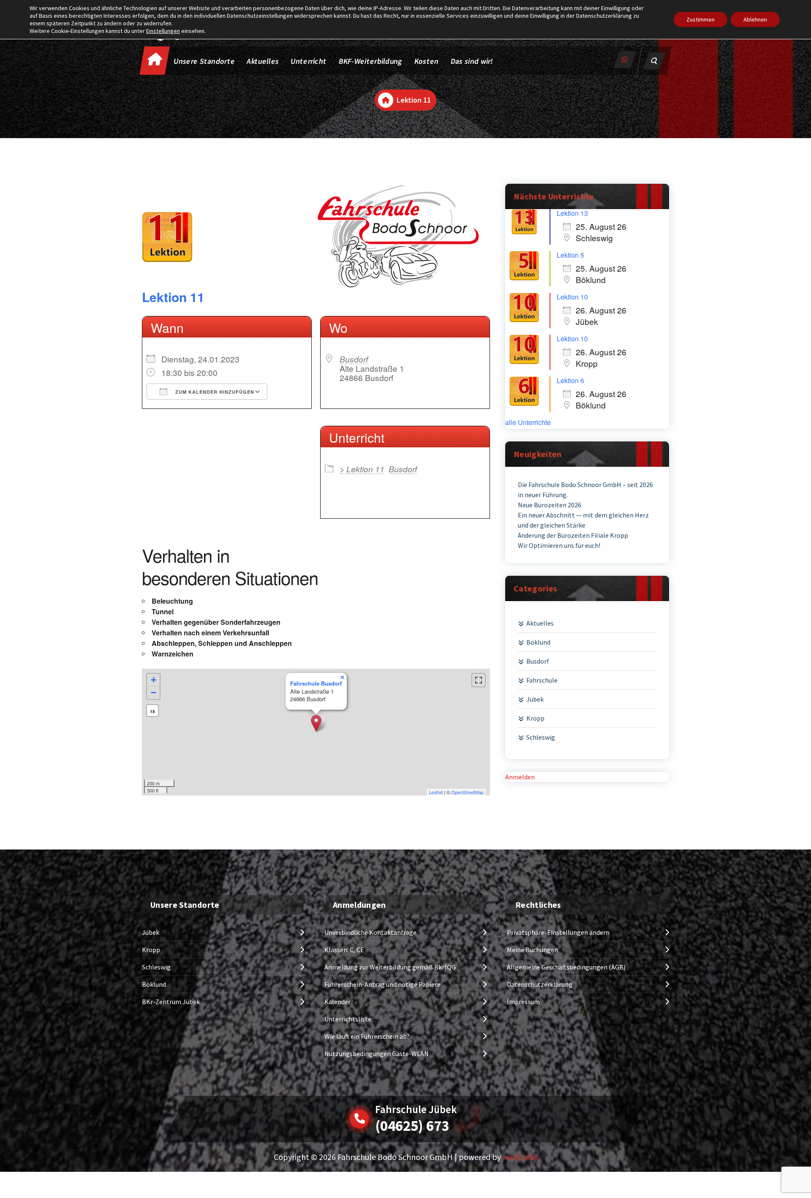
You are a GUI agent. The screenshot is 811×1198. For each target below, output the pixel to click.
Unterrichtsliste (347, 1019)
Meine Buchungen (532, 949)
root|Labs (520, 1157)
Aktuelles (263, 61)
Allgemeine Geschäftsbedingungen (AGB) (566, 967)
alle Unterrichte (528, 422)
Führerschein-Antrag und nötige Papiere (382, 984)
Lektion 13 (572, 213)
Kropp (535, 718)
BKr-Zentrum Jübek (171, 1001)
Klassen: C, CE (344, 949)
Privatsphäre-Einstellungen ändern (558, 932)
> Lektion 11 (362, 468)
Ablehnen (755, 19)
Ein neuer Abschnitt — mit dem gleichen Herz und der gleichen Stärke (583, 520)
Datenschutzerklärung (539, 984)
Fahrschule (542, 680)
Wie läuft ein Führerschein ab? (367, 1036)
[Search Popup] (654, 60)
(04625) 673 (412, 1125)
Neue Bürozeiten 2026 (549, 505)
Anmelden (520, 777)
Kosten (427, 61)
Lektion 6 (570, 380)
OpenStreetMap (467, 792)
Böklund (538, 642)
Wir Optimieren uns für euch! (559, 545)
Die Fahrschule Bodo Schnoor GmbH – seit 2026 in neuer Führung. (585, 489)
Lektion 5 (570, 255)
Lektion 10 (572, 297)
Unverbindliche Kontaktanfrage (370, 932)
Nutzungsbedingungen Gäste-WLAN (376, 1053)
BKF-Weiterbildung (370, 61)
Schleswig (540, 737)
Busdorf (354, 359)
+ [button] (153, 680)
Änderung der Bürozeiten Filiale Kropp (573, 535)
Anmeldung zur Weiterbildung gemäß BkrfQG (390, 967)
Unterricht (308, 61)
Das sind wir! (472, 61)
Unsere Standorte (204, 61)
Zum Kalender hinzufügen (214, 392)
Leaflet (436, 792)
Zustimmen (700, 19)
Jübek (535, 699)
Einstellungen (163, 31)
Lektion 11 (173, 297)
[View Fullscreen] (478, 680)
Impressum (523, 1001)
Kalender (337, 1001)
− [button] (153, 692)
